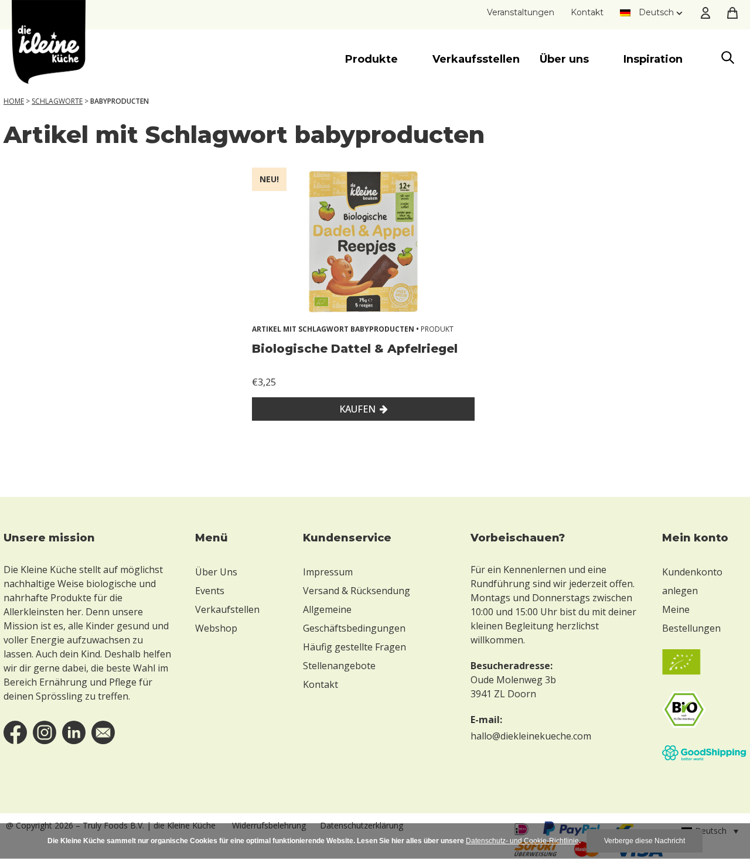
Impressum (328, 571)
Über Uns (216, 571)
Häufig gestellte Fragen (354, 646)
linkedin (74, 732)
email (103, 732)
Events (209, 590)
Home (14, 101)
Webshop (216, 628)
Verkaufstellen (227, 609)
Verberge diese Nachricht (644, 841)
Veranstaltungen (520, 12)
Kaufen (357, 409)
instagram (44, 732)
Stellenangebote (339, 665)
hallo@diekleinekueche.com (531, 736)
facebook (15, 732)
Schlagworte (57, 101)
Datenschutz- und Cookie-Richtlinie (522, 841)
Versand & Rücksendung (356, 590)
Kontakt (587, 12)
